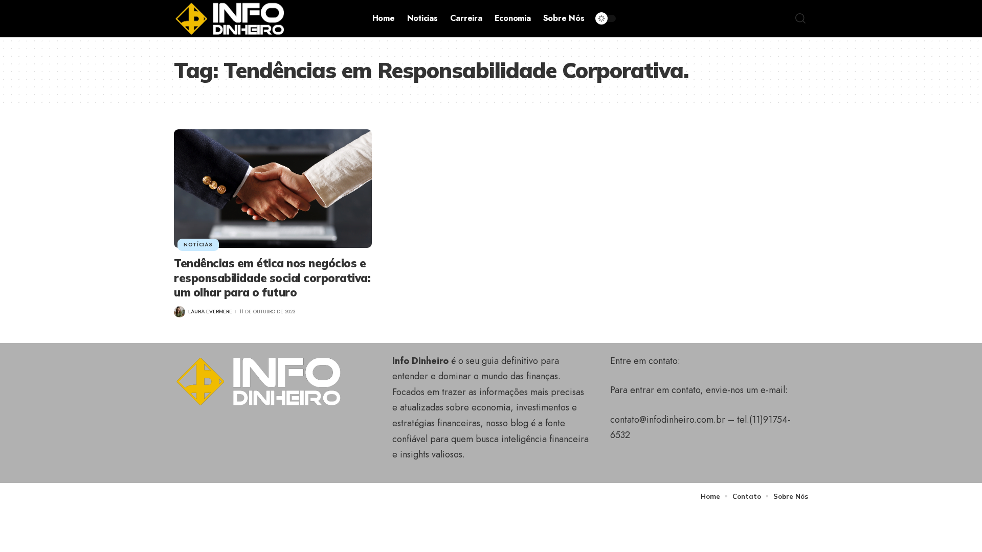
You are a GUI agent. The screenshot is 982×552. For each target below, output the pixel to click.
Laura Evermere (210, 311)
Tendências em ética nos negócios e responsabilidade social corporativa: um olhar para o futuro (272, 278)
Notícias (198, 244)
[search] (800, 18)
